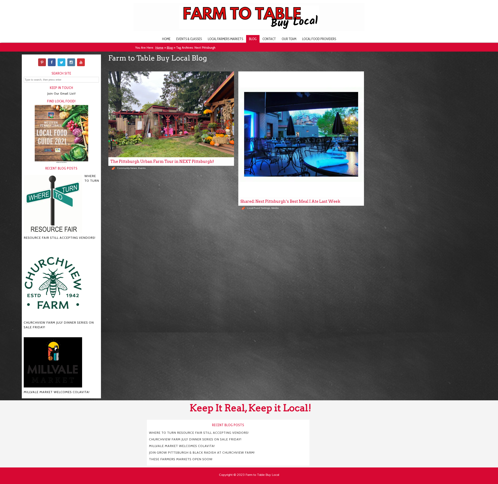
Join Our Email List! (61, 93)
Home (166, 39)
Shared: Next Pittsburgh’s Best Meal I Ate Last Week (290, 201)
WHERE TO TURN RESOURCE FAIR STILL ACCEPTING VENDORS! (199, 433)
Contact (269, 39)
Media (275, 207)
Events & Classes (189, 39)
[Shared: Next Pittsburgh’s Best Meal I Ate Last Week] (301, 134)
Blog (253, 39)
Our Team (289, 39)
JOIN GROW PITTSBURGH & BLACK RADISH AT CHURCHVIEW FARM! (202, 452)
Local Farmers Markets (225, 39)
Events (142, 168)
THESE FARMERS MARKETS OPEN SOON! (180, 459)
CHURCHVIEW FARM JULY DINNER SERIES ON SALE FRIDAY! (195, 439)
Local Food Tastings (258, 207)
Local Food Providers (319, 39)
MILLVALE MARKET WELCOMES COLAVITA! (182, 446)
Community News (127, 168)
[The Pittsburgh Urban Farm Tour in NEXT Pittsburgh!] (171, 114)
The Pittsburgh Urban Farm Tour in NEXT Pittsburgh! (162, 161)
